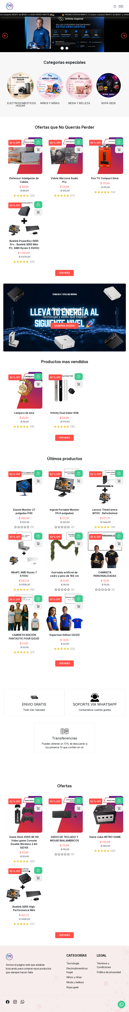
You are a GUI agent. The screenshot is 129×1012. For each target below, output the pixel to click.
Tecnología (72, 963)
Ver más (64, 272)
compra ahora (64, 325)
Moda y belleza (75, 982)
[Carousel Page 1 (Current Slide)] (62, 48)
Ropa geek (72, 987)
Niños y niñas (74, 977)
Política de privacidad (109, 972)
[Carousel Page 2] (66, 48)
